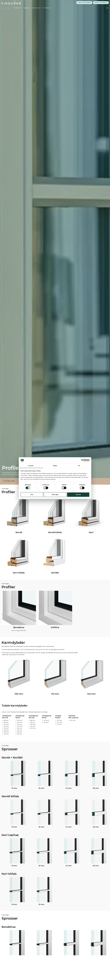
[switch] (46, 488)
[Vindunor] (11, 2)
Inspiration (26, 8)
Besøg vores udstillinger (101, 2)
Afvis (31, 494)
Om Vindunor (36, 8)
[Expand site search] (107, 7)
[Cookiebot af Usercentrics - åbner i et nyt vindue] (82, 460)
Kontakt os (46, 8)
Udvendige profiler (9, 481)
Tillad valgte (55, 494)
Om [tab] (79, 465)
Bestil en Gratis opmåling (84, 2)
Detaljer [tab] (55, 465)
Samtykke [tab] (31, 465)
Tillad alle (78, 494)
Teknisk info (17, 8)
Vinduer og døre (6, 8)
